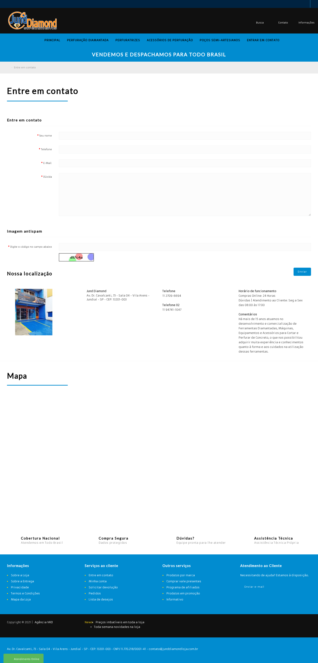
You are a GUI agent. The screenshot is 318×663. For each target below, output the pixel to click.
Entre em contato (25, 67)
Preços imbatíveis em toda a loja (120, 622)
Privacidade (20, 587)
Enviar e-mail (254, 586)
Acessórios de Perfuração (170, 40)
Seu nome (45, 135)
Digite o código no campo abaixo (31, 246)
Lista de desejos (101, 599)
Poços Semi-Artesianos (220, 40)
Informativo (174, 599)
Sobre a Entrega (22, 581)
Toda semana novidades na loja (117, 627)
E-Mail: (47, 163)
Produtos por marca (180, 575)
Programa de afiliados (183, 587)
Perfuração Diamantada (88, 40)
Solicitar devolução (103, 587)
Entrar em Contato (263, 40)
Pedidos (95, 593)
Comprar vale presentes (183, 581)
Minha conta (98, 581)
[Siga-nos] (305, 623)
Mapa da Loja (21, 599)
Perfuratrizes (127, 40)
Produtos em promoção (183, 593)
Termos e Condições (25, 593)
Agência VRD (44, 622)
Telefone (46, 149)
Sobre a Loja (20, 575)
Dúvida (47, 176)
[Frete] (282, 623)
